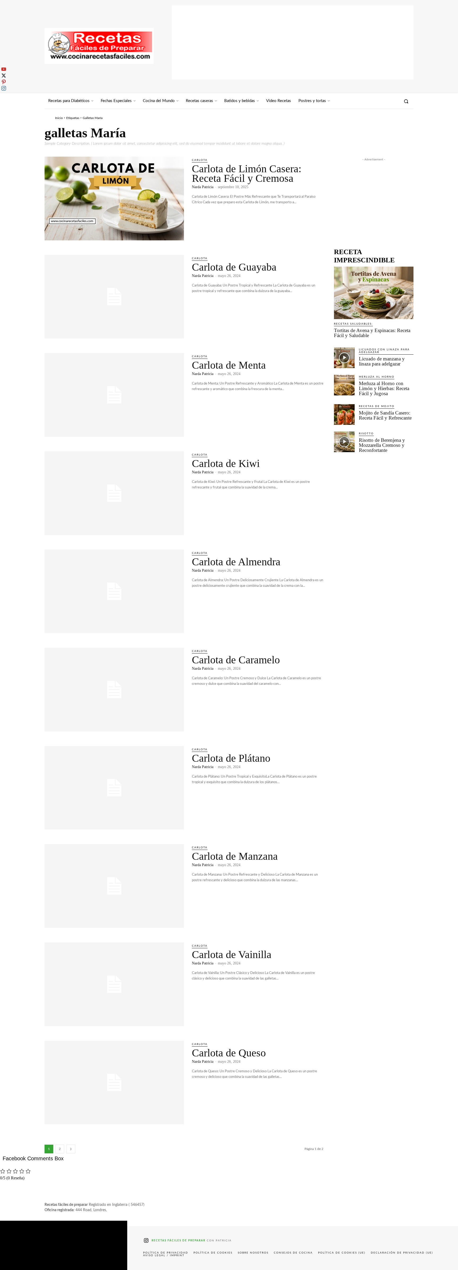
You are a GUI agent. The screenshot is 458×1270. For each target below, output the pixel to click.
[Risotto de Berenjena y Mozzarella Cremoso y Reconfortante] (344, 441)
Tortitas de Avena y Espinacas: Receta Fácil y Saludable (372, 333)
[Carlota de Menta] (114, 395)
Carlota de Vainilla (231, 954)
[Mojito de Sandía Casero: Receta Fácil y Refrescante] (344, 414)
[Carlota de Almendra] (114, 591)
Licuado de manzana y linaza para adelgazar (382, 361)
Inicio (59, 118)
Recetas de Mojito (376, 406)
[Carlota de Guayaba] (114, 297)
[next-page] (70, 1149)
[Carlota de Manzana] (114, 886)
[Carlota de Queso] (114, 1083)
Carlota (200, 160)
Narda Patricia (202, 187)
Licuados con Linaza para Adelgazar (384, 351)
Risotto (366, 433)
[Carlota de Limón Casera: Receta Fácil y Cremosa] (114, 198)
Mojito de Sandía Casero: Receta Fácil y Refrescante (385, 415)
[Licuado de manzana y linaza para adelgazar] (344, 357)
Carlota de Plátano (231, 758)
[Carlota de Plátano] (114, 788)
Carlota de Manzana (235, 856)
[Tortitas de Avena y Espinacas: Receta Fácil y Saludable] (373, 293)
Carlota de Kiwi (226, 463)
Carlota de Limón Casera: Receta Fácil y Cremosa (246, 173)
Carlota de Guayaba (234, 267)
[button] (406, 101)
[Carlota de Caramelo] (114, 689)
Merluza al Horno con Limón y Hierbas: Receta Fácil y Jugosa (384, 388)
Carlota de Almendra (236, 562)
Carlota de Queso (229, 1053)
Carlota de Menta (229, 365)
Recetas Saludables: (353, 324)
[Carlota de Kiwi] (114, 493)
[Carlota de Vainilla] (114, 984)
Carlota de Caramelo (236, 660)
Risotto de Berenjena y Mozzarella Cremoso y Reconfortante (382, 445)
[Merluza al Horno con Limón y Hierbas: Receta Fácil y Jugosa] (344, 385)
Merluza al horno (376, 377)
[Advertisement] (292, 42)
